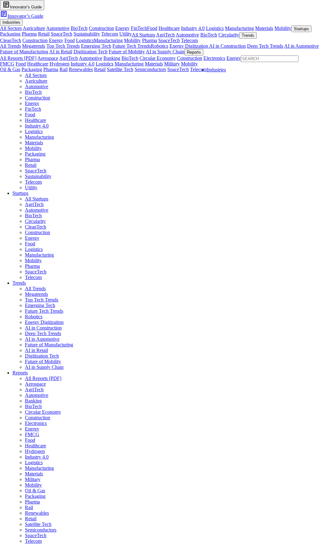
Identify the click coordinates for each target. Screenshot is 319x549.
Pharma (29, 33)
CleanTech (10, 40)
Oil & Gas (10, 69)
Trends (19, 283)
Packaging (10, 33)
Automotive (57, 28)
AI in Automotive (301, 46)
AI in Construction (227, 46)
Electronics (214, 58)
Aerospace (47, 58)
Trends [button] (248, 35)
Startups (20, 193)
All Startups (143, 34)
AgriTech (165, 34)
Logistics (215, 28)
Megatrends (33, 46)
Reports (20, 372)
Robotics (159, 46)
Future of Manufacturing (24, 51)
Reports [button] (194, 52)
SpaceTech (61, 33)
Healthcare (169, 28)
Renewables (81, 69)
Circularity (228, 34)
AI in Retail (60, 51)
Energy (122, 28)
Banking (111, 58)
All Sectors (11, 28)
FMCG (7, 63)
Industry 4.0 (193, 28)
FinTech (139, 28)
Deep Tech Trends (265, 46)
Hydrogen (59, 63)
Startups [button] (301, 28)
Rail (64, 69)
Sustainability (87, 33)
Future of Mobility (127, 51)
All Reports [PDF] (18, 58)
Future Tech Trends (131, 46)
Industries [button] (11, 22)
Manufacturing (239, 28)
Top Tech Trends (63, 46)
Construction (101, 28)
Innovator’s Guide (21, 16)
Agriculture (34, 28)
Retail (44, 33)
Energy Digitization (189, 46)
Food (152, 28)
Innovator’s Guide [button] (22, 4)
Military (172, 63)
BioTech (79, 28)
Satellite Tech (120, 69)
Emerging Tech (96, 46)
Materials (264, 28)
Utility (125, 33)
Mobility (282, 28)
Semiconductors (150, 69)
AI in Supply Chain (165, 51)
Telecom (109, 33)
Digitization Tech (90, 51)
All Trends (10, 46)
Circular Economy (158, 58)
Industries (216, 69)
